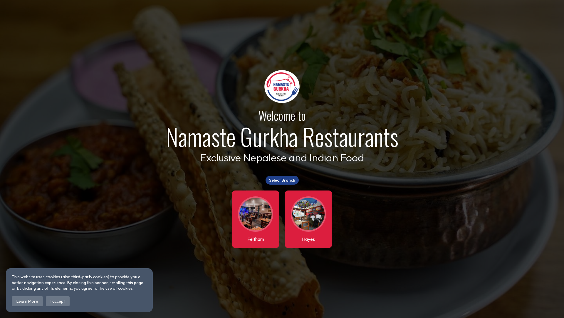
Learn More (27, 301)
